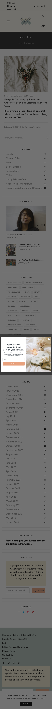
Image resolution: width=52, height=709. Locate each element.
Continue (13, 364)
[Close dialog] (49, 339)
